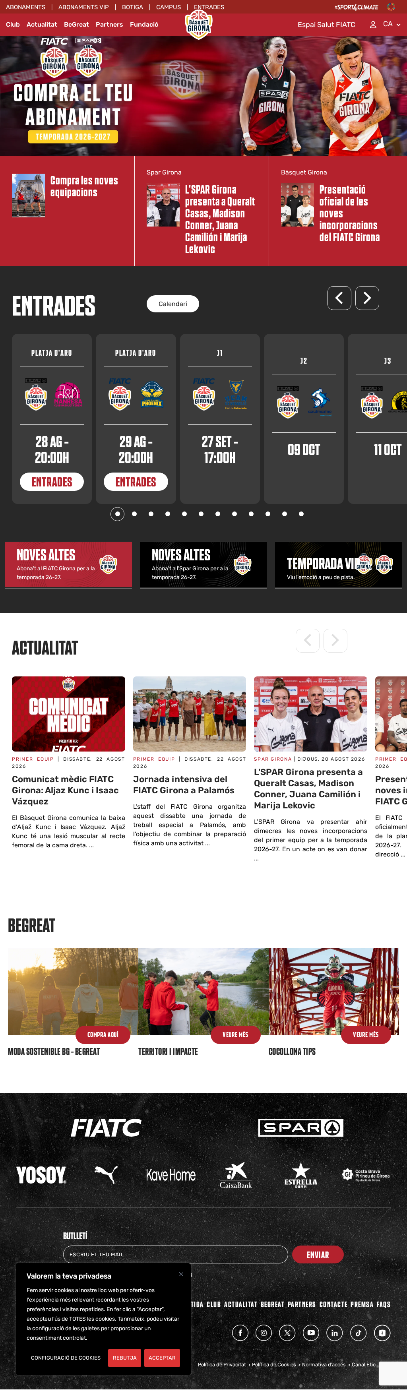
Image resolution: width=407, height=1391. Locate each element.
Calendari (173, 304)
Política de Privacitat (222, 1365)
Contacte (334, 1304)
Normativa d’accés (324, 1365)
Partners (109, 24)
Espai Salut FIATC (326, 24)
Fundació (144, 24)
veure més (366, 1035)
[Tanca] (181, 1274)
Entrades (209, 7)
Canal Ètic (364, 1365)
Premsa (362, 1304)
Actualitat (42, 24)
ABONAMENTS (25, 7)
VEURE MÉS (236, 1035)
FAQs (384, 1304)
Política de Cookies (274, 1365)
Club (13, 24)
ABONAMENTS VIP (83, 7)
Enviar (318, 1254)
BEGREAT (273, 1304)
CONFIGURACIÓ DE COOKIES (66, 1358)
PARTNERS (302, 1304)
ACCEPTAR (162, 1358)
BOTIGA (193, 1304)
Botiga (132, 7)
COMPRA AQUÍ (103, 1035)
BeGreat (76, 24)
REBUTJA (125, 1358)
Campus (168, 7)
